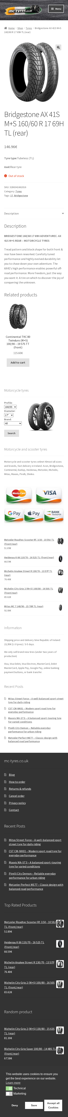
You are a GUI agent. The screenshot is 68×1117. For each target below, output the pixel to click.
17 (11, 195)
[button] (58, 47)
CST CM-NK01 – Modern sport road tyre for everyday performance (31, 710)
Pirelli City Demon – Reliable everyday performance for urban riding (29, 729)
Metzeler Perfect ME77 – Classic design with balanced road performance (32, 739)
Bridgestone (21, 195)
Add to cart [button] (18, 362)
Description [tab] (11, 213)
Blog (12, 774)
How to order (17, 782)
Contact (14, 810)
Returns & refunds (20, 789)
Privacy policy (17, 803)
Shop (20, 28)
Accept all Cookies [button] (53, 1105)
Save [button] (34, 1105)
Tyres (29, 28)
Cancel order (16, 796)
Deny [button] (15, 1105)
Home (11, 28)
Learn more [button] (13, 1082)
